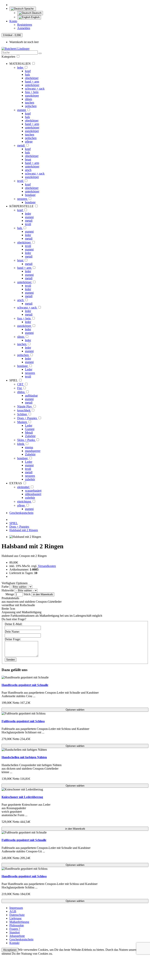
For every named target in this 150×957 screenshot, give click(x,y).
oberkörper (31, 78)
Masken (22, 422)
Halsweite (8, 590)
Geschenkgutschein (21, 512)
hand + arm (32, 81)
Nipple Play (25, 406)
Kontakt (14, 943)
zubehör (30, 479)
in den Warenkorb (43, 594)
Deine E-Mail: (13, 624)
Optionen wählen (75, 709)
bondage (30, 195)
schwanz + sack (35, 88)
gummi (22, 110)
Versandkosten (46, 566)
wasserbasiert (33, 490)
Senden (10, 659)
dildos (21, 392)
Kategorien (9, 56)
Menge (9, 594)
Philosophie (16, 925)
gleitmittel (23, 487)
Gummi (29, 429)
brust (28, 159)
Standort (14, 932)
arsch (28, 170)
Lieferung (15, 918)
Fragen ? (14, 929)
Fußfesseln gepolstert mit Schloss (23, 721)
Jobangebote (17, 936)
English (34, 17)
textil (20, 181)
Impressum (16, 907)
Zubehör (30, 436)
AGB (12, 911)
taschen (29, 102)
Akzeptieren (10, 949)
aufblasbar (31, 395)
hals (27, 74)
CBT (20, 384)
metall (21, 145)
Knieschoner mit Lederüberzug (22, 797)
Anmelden (23, 28)
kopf (28, 71)
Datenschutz (17, 914)
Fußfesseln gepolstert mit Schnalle (24, 840)
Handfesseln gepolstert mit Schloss (24, 876)
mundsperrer (32, 450)
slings (28, 99)
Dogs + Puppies (27, 418)
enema (29, 447)
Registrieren (24, 24)
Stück (27, 594)
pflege (29, 141)
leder (20, 67)
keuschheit (24, 410)
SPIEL (13, 523)
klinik (21, 443)
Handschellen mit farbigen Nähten (24, 757)
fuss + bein (31, 92)
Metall (29, 432)
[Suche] (40, 53)
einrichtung (24, 501)
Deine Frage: (13, 639)
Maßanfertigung (19, 921)
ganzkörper (32, 95)
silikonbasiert (33, 494)
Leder (28, 369)
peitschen (31, 106)
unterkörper (32, 85)
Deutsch (36, 12)
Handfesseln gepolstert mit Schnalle (25, 685)
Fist (19, 388)
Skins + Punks (26, 440)
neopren (22, 198)
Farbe (5, 586)
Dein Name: (12, 631)
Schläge (22, 414)
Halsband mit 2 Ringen (23, 530)
